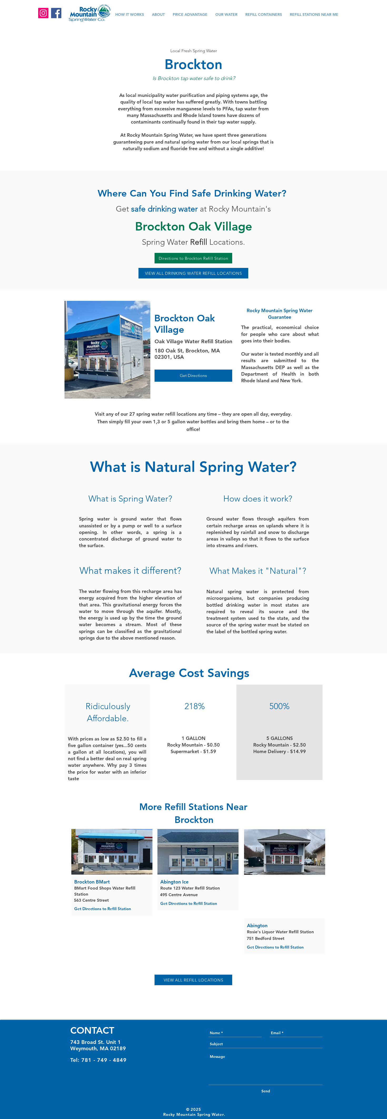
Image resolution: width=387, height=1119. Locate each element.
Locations (216, 242)
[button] (82, 30)
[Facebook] (56, 13)
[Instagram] (43, 13)
